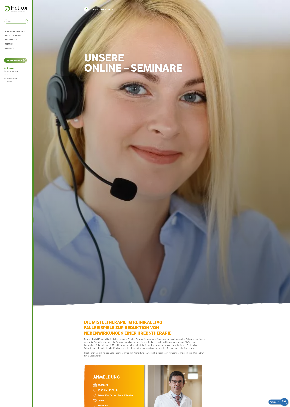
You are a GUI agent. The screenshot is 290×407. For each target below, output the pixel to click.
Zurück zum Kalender (102, 9)
